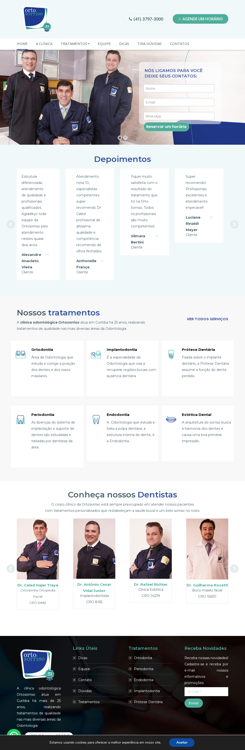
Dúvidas (85, 716)
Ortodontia (143, 683)
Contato (85, 705)
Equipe (84, 694)
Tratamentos (89, 727)
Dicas (82, 683)
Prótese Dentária (148, 727)
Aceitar (181, 742)
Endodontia (143, 705)
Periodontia (143, 694)
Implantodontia (147, 716)
